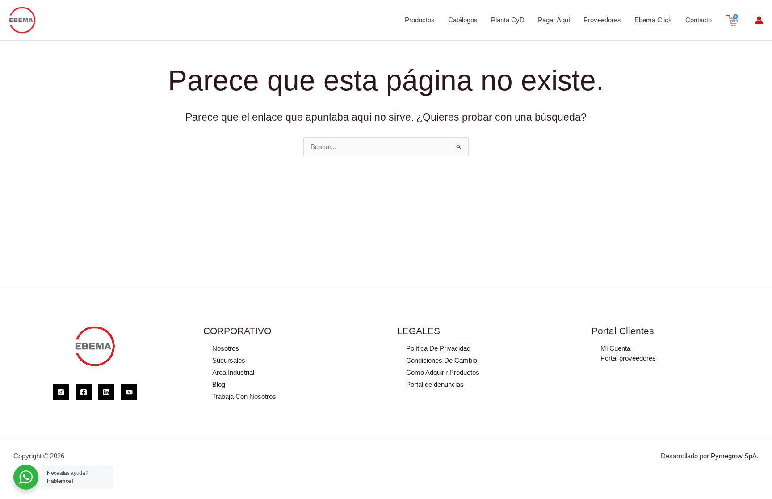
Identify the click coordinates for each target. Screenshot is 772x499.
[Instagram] (61, 392)
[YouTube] (129, 392)
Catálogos (463, 20)
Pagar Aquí (554, 20)
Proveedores (602, 20)
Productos (420, 20)
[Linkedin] (106, 392)
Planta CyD (507, 20)
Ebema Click (653, 20)
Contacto (698, 20)
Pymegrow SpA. (735, 456)
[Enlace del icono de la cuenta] (759, 20)
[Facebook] (84, 392)
